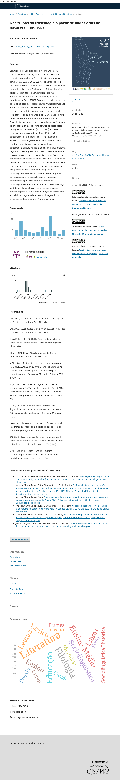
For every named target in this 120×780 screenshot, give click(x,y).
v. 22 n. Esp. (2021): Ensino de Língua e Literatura (50, 14)
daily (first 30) (43, 302)
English (13, 583)
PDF (78, 99)
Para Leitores (15, 557)
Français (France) (18, 589)
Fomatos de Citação (83, 141)
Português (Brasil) (18, 593)
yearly (63, 302)
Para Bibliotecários (18, 565)
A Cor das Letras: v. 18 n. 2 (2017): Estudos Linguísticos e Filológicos (58, 526)
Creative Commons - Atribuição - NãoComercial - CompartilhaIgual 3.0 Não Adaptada (90, 253)
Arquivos (22, 14)
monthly (55, 302)
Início (12, 14)
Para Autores (15, 561)
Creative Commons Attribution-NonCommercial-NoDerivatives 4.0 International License (89, 204)
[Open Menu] (10, 6)
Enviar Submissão (20, 539)
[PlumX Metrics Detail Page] (16, 254)
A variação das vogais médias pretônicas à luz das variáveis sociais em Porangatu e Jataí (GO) (62, 516)
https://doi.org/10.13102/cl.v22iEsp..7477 (35, 46)
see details (42, 256)
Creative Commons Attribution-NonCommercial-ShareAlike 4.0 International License (89, 230)
